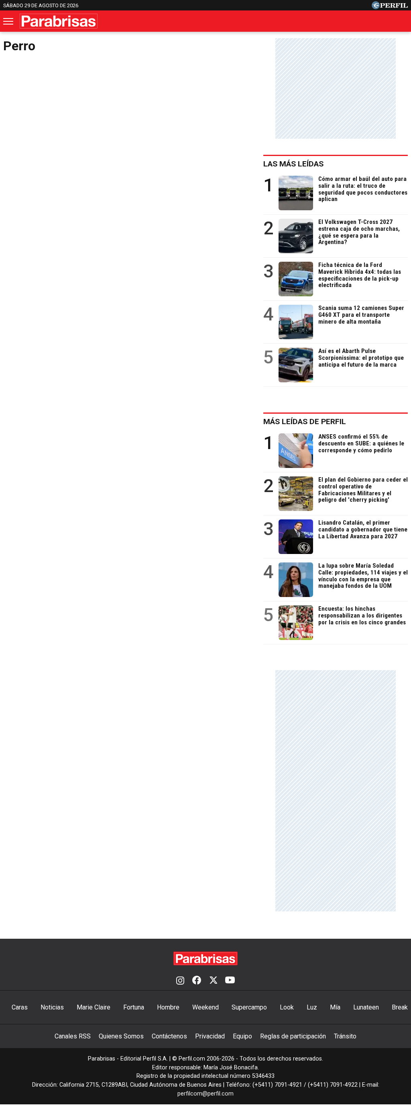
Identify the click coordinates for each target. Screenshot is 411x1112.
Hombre (168, 1007)
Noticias (52, 1007)
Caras (20, 1007)
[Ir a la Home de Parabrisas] (58, 21)
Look (287, 1007)
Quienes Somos (121, 1036)
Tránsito (345, 1036)
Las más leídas (293, 163)
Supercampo (249, 1007)
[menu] (8, 21)
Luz (312, 1007)
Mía (335, 1007)
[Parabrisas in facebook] (196, 981)
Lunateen (366, 1007)
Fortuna (133, 1007)
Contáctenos (169, 1036)
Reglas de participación (293, 1036)
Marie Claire (93, 1007)
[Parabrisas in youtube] (230, 981)
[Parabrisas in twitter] (213, 981)
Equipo (242, 1036)
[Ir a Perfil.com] (390, 7)
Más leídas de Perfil (304, 421)
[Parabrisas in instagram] (180, 981)
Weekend (205, 1007)
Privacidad (210, 1036)
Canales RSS (73, 1036)
